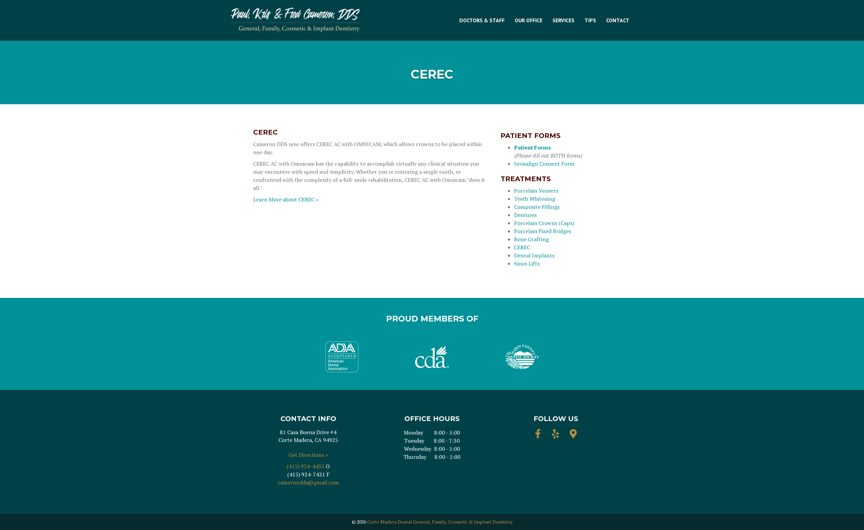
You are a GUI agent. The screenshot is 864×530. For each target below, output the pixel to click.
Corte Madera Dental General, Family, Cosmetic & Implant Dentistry (440, 522)
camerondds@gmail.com (308, 482)
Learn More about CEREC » (286, 199)
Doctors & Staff (482, 20)
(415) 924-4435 (305, 466)
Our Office (528, 20)
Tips (590, 20)
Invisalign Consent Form (544, 163)
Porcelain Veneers (536, 190)
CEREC (522, 247)
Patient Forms (532, 147)
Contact (617, 20)
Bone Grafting (531, 239)
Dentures (525, 215)
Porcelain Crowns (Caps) (544, 223)
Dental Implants (534, 255)
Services (563, 20)
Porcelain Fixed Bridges (542, 231)
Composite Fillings (537, 207)
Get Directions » (308, 454)
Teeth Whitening (534, 198)
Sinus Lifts (527, 263)
